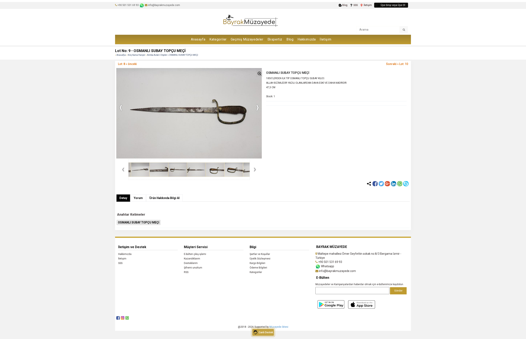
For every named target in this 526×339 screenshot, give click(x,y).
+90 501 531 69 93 (128, 5)
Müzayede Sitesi (278, 326)
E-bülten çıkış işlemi (195, 254)
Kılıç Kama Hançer (137, 55)
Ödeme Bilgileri (258, 267)
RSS (186, 272)
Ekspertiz (275, 39)
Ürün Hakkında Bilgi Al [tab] (164, 198)
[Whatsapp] (400, 183)
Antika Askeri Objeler (157, 55)
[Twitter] (381, 183)
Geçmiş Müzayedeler (247, 39)
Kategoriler (218, 39)
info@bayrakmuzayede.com (163, 5)
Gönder (398, 290)
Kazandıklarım (192, 258)
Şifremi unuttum (193, 267)
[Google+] (387, 183)
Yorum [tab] (138, 198)
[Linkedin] (393, 183)
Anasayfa (198, 39)
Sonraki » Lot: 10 (397, 64)
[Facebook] (375, 183)
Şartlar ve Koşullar (260, 254)
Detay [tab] (123, 198)
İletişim (367, 5)
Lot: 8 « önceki (127, 64)
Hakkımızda (307, 39)
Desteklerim (191, 263)
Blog (344, 5)
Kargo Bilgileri (257, 263)
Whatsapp (327, 266)
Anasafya (121, 55)
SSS (355, 5)
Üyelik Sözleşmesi (260, 258)
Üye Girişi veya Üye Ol (392, 5)
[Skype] (406, 183)
